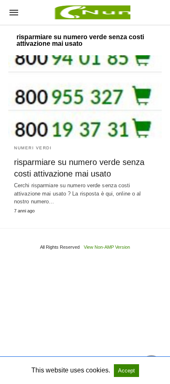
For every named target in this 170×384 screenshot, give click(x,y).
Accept (126, 371)
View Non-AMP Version (107, 247)
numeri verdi (33, 148)
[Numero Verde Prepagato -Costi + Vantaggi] (91, 12)
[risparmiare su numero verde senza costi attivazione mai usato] (85, 97)
